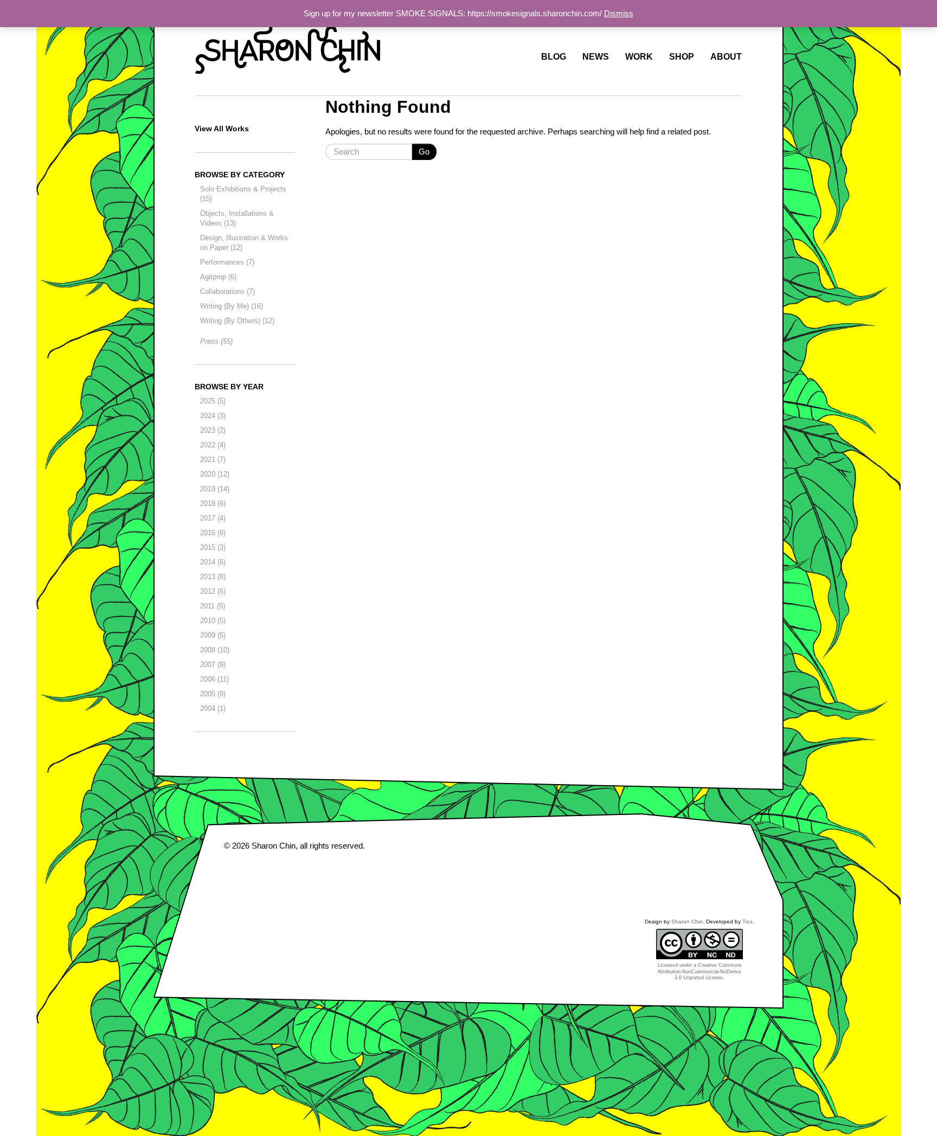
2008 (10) (214, 650)
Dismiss (618, 13)
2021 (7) (213, 459)
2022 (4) (213, 445)
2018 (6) (213, 503)
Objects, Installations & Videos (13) (237, 218)
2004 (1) (213, 708)
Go (424, 151)
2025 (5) (213, 401)
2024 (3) (213, 416)
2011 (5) (212, 606)
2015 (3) (213, 547)
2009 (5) (213, 635)
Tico (747, 922)
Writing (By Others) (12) (237, 321)
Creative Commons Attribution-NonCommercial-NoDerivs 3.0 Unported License (700, 971)
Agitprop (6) (218, 277)
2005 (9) (213, 694)
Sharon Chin (274, 845)
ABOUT (726, 57)
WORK (639, 57)
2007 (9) (213, 664)
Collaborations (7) (227, 291)
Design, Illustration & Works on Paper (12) (244, 243)
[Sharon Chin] (287, 45)
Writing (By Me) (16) (231, 306)
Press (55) (216, 341)
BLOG (553, 57)
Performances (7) (227, 262)
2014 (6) (213, 562)
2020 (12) (214, 474)
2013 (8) (213, 577)
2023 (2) (213, 430)
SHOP (681, 57)
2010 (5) (213, 621)
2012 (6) (213, 591)
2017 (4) (213, 518)
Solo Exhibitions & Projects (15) (243, 194)
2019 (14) (214, 489)
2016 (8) (213, 533)
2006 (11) (214, 679)
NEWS (595, 57)
